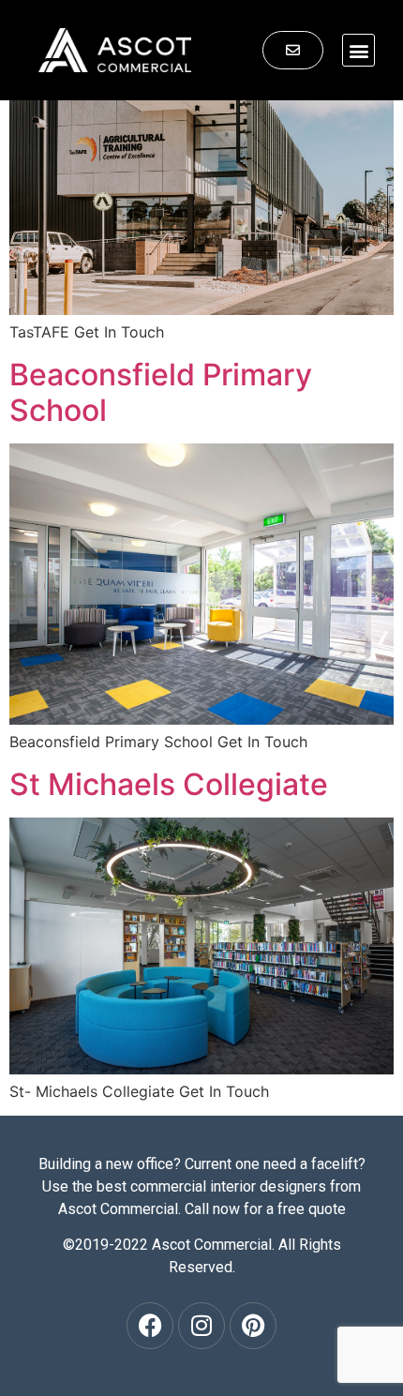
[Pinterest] (253, 1325)
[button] (358, 50)
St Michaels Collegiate (168, 784)
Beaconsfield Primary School (160, 392)
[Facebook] (150, 1325)
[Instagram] (201, 1325)
